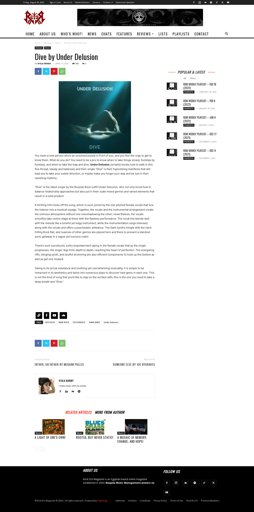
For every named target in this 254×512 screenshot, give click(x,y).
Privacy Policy (160, 500)
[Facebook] (193, 2)
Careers (96, 2)
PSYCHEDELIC (79, 322)
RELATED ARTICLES (78, 412)
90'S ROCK (50, 322)
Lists (163, 33)
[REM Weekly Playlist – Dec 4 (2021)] (172, 152)
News (92, 33)
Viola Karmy (44, 63)
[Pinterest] (54, 71)
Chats (106, 33)
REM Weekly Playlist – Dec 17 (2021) (200, 136)
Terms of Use (176, 500)
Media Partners (82, 2)
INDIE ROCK (64, 322)
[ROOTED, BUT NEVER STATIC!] (95, 427)
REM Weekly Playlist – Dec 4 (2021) (199, 152)
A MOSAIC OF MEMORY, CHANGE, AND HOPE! (132, 439)
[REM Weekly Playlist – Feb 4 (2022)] (172, 102)
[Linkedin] (68, 392)
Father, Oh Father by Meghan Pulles (59, 364)
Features (124, 33)
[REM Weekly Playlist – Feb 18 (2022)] (172, 86)
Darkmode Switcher (125, 2)
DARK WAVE (94, 322)
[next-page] (42, 449)
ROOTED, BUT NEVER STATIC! (94, 437)
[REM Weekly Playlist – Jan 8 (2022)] (172, 119)
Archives (132, 500)
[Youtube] (228, 2)
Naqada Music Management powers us (130, 482)
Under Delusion (111, 322)
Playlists (181, 33)
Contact (106, 2)
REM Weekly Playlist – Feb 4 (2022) (199, 103)
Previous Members (210, 500)
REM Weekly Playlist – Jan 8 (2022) (199, 119)
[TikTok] (216, 2)
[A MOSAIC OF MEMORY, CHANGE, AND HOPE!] (136, 427)
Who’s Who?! (72, 33)
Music (58, 42)
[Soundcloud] (205, 2)
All (185, 78)
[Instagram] (199, 2)
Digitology (102, 500)
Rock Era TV (192, 500)
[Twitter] (222, 2)
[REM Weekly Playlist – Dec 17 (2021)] (172, 136)
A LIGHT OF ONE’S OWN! (50, 437)
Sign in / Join (55, 2)
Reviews (144, 33)
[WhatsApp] (62, 71)
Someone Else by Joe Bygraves (134, 364)
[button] (226, 34)
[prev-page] (37, 449)
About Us (68, 2)
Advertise (120, 500)
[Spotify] (211, 2)
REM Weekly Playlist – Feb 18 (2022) (199, 86)
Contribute (145, 500)
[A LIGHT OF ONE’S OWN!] (53, 427)
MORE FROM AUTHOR (109, 412)
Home (30, 33)
